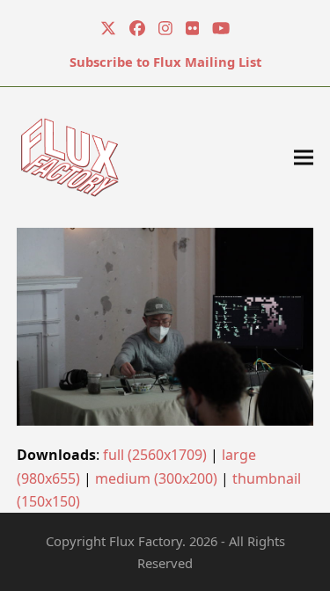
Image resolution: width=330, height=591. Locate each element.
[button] (303, 157)
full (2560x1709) (155, 454)
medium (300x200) (156, 478)
